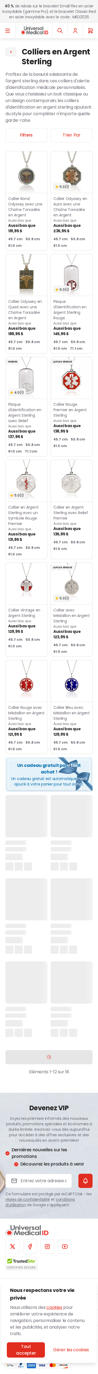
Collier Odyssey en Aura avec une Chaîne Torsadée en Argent (70, 215)
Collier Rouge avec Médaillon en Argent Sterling (26, 721)
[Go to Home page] (34, 30)
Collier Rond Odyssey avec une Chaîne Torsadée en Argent (25, 215)
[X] (12, 1246)
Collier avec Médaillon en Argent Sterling (71, 623)
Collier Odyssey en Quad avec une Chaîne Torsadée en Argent (25, 318)
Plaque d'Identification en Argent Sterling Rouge (70, 318)
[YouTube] (65, 1246)
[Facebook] (30, 1246)
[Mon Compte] (75, 30)
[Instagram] (47, 1246)
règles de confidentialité (27, 1199)
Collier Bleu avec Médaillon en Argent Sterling (71, 721)
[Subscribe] (85, 1181)
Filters (26, 135)
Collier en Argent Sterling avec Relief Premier (70, 521)
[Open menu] (8, 30)
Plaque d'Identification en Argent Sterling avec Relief (24, 420)
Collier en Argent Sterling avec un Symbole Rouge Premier (23, 523)
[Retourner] (10, 52)
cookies (54, 1307)
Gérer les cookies (71, 1350)
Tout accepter (26, 1349)
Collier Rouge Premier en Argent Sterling (70, 418)
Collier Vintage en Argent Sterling (24, 620)
